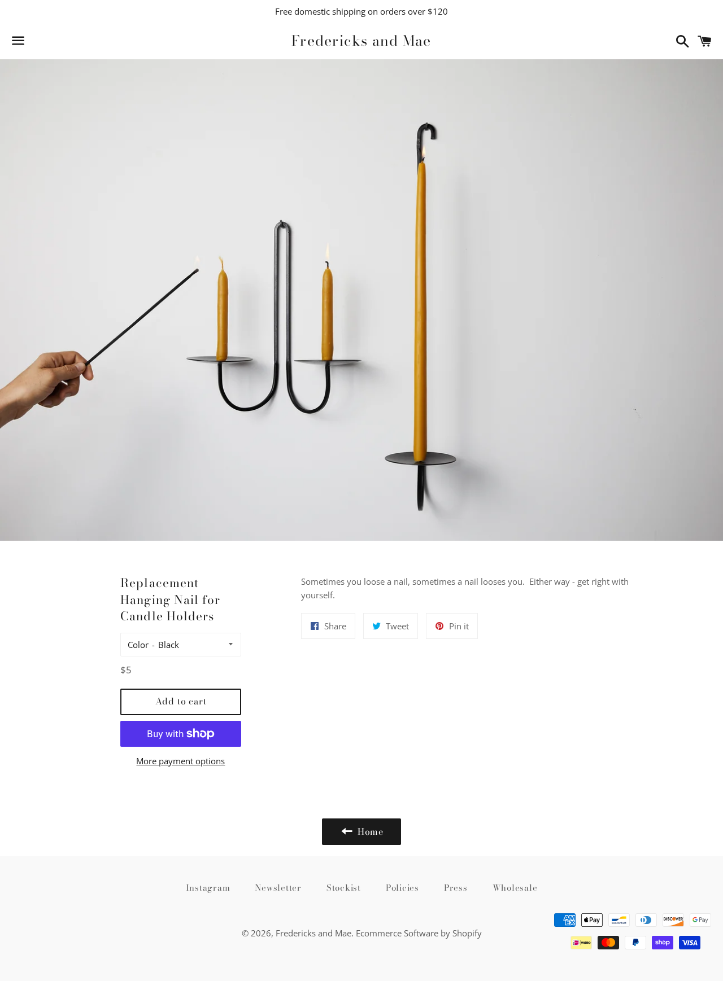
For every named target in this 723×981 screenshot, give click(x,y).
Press (456, 887)
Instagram (208, 887)
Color (138, 644)
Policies (402, 887)
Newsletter (278, 887)
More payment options (180, 761)
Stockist (343, 887)
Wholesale (515, 887)
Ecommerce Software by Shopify (419, 933)
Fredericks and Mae (361, 41)
